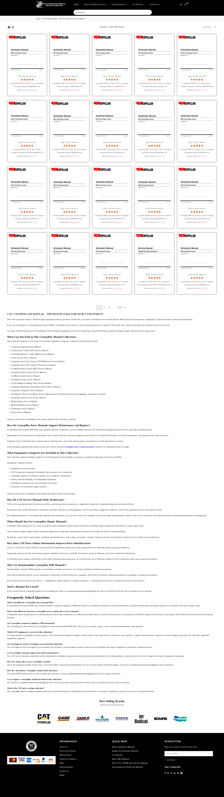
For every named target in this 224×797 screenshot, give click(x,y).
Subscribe (170, 760)
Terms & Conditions (68, 759)
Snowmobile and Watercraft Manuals (127, 767)
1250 (119, 307)
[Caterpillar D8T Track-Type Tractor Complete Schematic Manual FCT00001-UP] (112, 120)
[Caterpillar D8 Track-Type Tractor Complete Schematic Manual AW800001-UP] (69, 252)
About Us (64, 747)
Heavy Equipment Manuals (123, 747)
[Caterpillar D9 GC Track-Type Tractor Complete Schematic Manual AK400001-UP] (27, 120)
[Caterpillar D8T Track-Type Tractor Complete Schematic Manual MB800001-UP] (69, 186)
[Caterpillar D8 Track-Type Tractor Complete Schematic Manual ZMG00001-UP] (27, 252)
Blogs (62, 775)
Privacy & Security (68, 751)
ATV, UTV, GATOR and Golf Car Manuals (130, 763)
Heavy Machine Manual (94, 4)
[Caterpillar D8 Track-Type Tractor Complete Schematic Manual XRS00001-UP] (112, 252)
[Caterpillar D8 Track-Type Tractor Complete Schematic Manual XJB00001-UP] (197, 252)
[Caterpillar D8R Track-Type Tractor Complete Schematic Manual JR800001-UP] (197, 120)
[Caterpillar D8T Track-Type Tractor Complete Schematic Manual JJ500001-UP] (27, 186)
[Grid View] (9, 27)
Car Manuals (117, 755)
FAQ (62, 763)
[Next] (191, 718)
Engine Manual (118, 4)
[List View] (12, 27)
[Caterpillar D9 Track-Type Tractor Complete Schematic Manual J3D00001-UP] (112, 54)
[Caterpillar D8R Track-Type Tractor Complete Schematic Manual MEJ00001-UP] (154, 186)
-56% (139, 235)
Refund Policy (66, 755)
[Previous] (32, 718)
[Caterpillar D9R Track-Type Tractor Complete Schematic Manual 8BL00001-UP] (69, 54)
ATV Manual (137, 4)
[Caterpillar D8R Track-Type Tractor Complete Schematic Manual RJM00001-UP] (197, 186)
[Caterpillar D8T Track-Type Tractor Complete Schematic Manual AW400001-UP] (69, 120)
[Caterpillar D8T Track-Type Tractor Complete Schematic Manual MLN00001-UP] (154, 120)
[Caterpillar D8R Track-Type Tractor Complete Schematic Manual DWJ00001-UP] (112, 186)
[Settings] (180, 4)
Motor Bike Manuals (120, 759)
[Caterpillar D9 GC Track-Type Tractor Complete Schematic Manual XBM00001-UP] (197, 54)
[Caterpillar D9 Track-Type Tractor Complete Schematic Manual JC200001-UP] (154, 54)
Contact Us (155, 4)
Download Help (66, 767)
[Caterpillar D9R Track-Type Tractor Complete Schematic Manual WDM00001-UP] (27, 54)
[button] (185, 4)
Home (76, 4)
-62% (12, 37)
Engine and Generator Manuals (125, 751)
